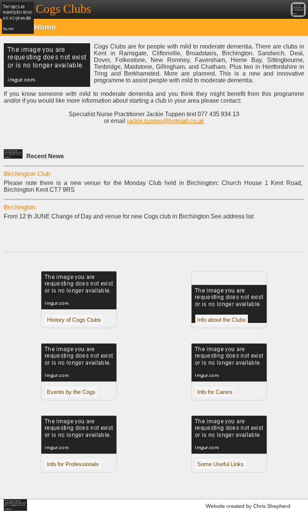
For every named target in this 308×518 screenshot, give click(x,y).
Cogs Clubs (63, 8)
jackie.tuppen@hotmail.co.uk (165, 121)
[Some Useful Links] (229, 451)
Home (45, 27)
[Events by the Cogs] (78, 379)
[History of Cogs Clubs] (78, 307)
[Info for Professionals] (78, 451)
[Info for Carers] (229, 379)
